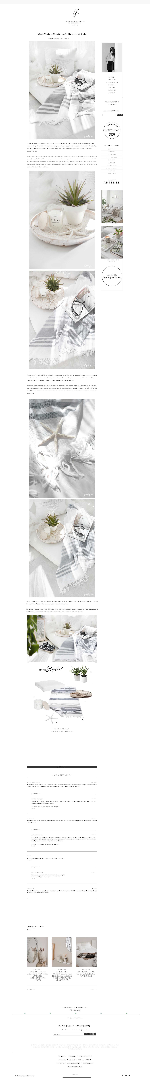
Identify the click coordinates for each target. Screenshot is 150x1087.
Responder (95, 789)
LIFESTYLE (112, 85)
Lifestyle (36, 1047)
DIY (80, 1044)
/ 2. (58, 728)
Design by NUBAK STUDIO (75, 1018)
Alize (29, 856)
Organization (76, 1047)
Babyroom (33, 1044)
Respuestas (36, 793)
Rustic (85, 1047)
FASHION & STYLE (112, 82)
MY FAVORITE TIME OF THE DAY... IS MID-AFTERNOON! (86, 974)
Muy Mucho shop (62, 377)
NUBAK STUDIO (88, 1063)
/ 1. (56, 728)
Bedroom (112, 151)
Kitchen (112, 162)
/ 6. (68, 728)
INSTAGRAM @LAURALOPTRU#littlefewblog (75, 1009)
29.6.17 (94, 818)
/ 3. (61, 728)
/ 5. (66, 728)
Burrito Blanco (31, 151)
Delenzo (30, 888)
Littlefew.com (37, 799)
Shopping (91, 1047)
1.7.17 (94, 856)
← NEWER (31, 989)
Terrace (66, 38)
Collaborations (73, 1044)
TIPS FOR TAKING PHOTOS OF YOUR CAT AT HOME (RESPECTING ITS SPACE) (37, 976)
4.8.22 (94, 888)
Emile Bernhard (33, 782)
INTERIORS (112, 80)
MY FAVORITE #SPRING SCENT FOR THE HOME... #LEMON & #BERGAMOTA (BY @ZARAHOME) (62, 976)
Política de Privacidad (75, 1066)
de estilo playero (40, 159)
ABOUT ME (112, 90)
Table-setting (112, 168)
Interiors (102, 1044)
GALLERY (112, 87)
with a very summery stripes (63, 148)
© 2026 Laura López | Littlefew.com (25, 1075)
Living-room (112, 165)
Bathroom (112, 149)
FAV (79, 1059)
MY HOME (112, 77)
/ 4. (63, 728)
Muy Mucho (68, 388)
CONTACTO (60, 1063)
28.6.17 (94, 782)
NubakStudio (66, 1047)
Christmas (112, 154)
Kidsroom (111, 160)
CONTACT (112, 93)
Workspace (112, 173)
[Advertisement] (62, 749)
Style (97, 1047)
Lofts (52, 1047)
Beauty (48, 1044)
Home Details (112, 157)
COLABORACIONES (73, 1063)
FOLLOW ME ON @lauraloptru (112, 260)
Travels (70, 1049)
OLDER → (93, 989)
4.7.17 (93, 798)
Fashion (85, 1044)
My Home (60, 38)
